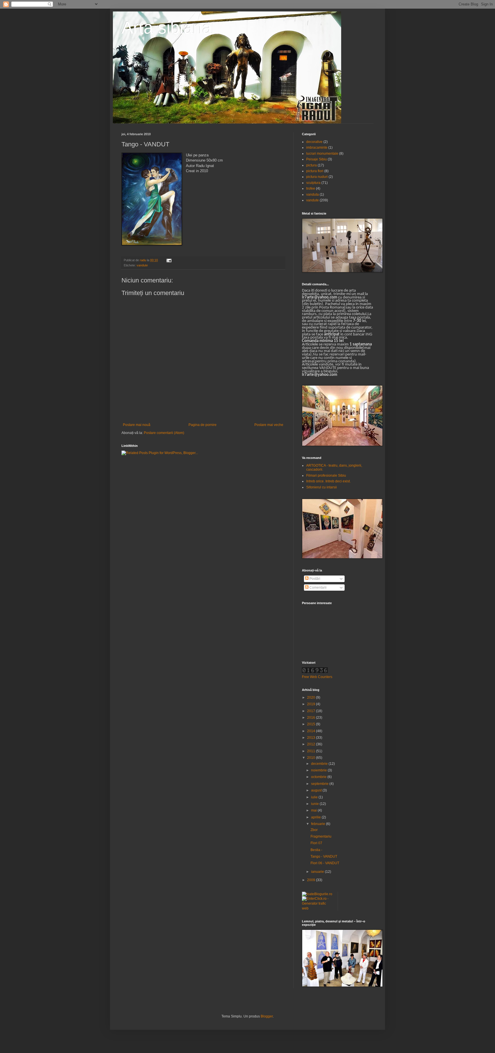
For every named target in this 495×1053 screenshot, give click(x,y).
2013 (311, 738)
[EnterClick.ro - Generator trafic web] (317, 908)
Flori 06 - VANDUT (325, 863)
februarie (318, 824)
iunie (315, 804)
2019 (311, 704)
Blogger (267, 1016)
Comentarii (318, 588)
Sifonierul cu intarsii (321, 487)
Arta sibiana (166, 27)
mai (314, 810)
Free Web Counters (317, 677)
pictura (311, 165)
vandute (142, 265)
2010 (311, 758)
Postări (314, 579)
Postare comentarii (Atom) (164, 433)
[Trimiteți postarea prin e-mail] (168, 260)
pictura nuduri (317, 177)
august (317, 790)
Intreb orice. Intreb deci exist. (328, 481)
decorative (314, 142)
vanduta (312, 194)
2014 (311, 731)
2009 (311, 880)
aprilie (316, 817)
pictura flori (314, 171)
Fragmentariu (321, 836)
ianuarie (318, 872)
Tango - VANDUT (324, 856)
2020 (311, 698)
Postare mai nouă (136, 425)
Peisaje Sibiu (316, 159)
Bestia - (316, 850)
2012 (311, 744)
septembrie (320, 784)
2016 (311, 718)
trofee (310, 188)
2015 (311, 724)
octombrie (319, 777)
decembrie (320, 764)
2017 (311, 711)
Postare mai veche (268, 425)
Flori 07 (316, 843)
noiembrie (319, 770)
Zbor (314, 830)
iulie (315, 797)
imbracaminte (316, 148)
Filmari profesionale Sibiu (326, 476)
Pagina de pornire (202, 425)
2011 (311, 751)
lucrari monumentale (322, 154)
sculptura (313, 183)
